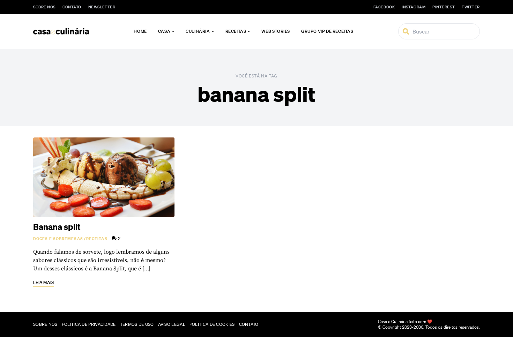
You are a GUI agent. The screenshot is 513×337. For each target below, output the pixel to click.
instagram (413, 7)
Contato (71, 7)
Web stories (275, 31)
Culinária (198, 31)
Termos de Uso (137, 324)
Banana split (57, 227)
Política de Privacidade (89, 324)
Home (140, 31)
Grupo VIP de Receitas (327, 31)
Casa (164, 31)
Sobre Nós (44, 7)
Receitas (235, 31)
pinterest (443, 7)
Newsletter (102, 7)
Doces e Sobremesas (58, 238)
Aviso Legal (171, 324)
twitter (471, 7)
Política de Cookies (212, 324)
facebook (384, 7)
